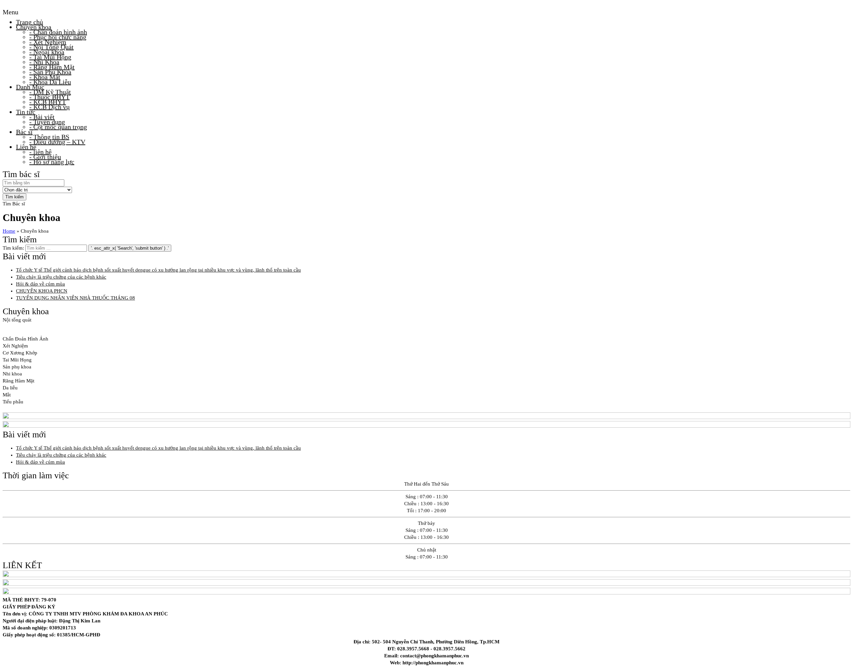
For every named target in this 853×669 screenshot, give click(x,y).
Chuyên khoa (33, 27)
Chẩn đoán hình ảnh (58, 32)
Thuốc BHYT (49, 97)
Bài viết (42, 116)
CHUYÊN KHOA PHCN (41, 291)
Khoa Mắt (44, 77)
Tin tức (25, 111)
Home (9, 231)
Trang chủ (29, 22)
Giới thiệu (45, 156)
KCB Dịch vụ (49, 107)
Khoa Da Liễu (50, 82)
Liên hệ (26, 146)
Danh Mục (30, 87)
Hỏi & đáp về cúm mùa (40, 284)
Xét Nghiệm (47, 42)
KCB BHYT (47, 102)
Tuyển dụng (47, 121)
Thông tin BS (49, 136)
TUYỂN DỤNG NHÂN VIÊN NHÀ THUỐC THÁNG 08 (75, 298)
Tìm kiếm (14, 196)
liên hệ (40, 151)
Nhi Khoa (44, 62)
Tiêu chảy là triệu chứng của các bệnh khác (61, 277)
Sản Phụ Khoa (50, 72)
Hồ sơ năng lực (51, 161)
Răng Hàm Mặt (52, 67)
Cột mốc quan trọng (58, 126)
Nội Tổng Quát (51, 47)
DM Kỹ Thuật (50, 92)
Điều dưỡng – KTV (57, 141)
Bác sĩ (24, 131)
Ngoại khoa (46, 52)
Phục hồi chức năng (57, 37)
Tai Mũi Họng (50, 57)
